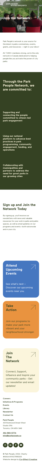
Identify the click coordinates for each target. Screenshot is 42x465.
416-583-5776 (9, 433)
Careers (6, 398)
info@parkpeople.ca (12, 436)
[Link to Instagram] (5, 445)
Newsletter (8, 412)
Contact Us (8, 415)
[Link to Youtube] (21, 445)
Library (6, 408)
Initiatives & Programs (13, 402)
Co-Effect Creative (28, 459)
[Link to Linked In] (10, 445)
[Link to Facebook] (15, 445)
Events (6, 405)
